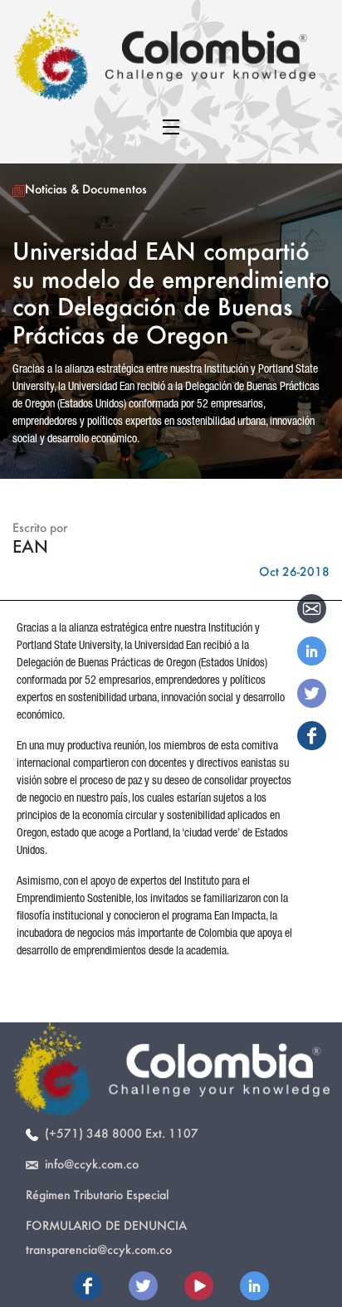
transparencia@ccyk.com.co (99, 1249)
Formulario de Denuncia (106, 1225)
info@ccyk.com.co (88, 1164)
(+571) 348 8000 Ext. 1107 (118, 1133)
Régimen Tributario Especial (97, 1194)
